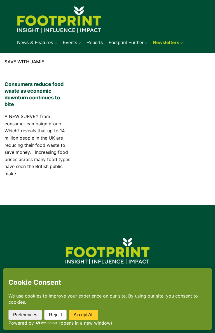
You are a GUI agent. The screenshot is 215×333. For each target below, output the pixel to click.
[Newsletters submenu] (181, 42)
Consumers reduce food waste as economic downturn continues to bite (34, 94)
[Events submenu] (79, 42)
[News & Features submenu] (56, 42)
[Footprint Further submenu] (146, 42)
